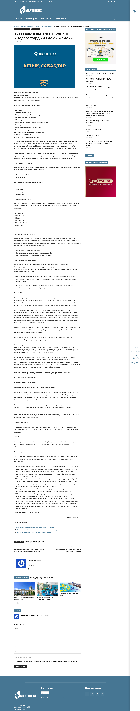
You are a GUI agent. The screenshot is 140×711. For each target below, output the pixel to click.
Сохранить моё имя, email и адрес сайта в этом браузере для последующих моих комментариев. (46, 661)
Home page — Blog (33, 26)
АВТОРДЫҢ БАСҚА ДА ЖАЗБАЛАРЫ (42, 578)
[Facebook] (105, 1)
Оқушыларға (46, 19)
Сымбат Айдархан (20, 42)
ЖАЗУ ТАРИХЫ (91, 105)
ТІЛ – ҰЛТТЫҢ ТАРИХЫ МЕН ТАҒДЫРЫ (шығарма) (98, 80)
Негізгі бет (20, 19)
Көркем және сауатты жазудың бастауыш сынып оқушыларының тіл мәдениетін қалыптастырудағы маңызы (99, 113)
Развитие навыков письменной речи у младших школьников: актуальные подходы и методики (100, 97)
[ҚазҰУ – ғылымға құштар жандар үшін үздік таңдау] (24, 589)
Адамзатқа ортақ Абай (93, 129)
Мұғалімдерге (31, 19)
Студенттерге (60, 19)
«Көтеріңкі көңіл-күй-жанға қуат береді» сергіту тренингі (35, 527)
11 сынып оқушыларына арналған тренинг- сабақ (33, 532)
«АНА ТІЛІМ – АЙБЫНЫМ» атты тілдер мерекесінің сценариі (98, 88)
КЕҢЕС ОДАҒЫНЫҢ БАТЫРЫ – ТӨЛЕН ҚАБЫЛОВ (98, 122)
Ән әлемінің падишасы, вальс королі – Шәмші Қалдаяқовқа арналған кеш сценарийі (29, 550)
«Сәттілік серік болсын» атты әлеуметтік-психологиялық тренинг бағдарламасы (44, 530)
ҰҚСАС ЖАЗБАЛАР (22, 578)
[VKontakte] (111, 1)
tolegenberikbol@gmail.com (61, 698)
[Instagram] (108, 1)
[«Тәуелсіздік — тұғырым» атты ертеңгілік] (70, 587)
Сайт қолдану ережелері (35, 1)
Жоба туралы (23, 1)
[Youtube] (114, 1)
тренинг (41, 541)
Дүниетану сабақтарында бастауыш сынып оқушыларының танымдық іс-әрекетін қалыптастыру (100, 143)
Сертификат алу (47, 1)
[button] (114, 19)
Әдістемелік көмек (46, 26)
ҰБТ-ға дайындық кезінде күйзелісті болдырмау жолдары (68, 550)
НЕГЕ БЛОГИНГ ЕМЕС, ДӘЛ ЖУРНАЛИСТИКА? (100, 73)
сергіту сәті (34, 541)
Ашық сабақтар (26, 28)
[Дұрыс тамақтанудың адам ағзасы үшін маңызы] (47, 589)
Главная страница (20, 26)
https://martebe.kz (32, 563)
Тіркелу (16, 1)
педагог (27, 541)
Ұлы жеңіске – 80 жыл (93, 135)
